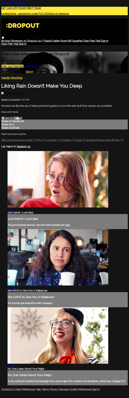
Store (63, 40)
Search (48, 40)
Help (39, 389)
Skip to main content (13, 2)
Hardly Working (11, 77)
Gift (69, 40)
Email (19, 118)
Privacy (54, 389)
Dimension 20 (19, 40)
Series (56, 40)
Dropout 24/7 (35, 40)
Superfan (77, 40)
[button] (3, 38)
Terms (46, 389)
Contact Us (7, 389)
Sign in (104, 40)
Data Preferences (25, 389)
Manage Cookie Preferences (75, 389)
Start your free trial (12, 66)
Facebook (7, 118)
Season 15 (23, 146)
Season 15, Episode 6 (11, 99)
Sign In (22, 43)
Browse (6, 40)
